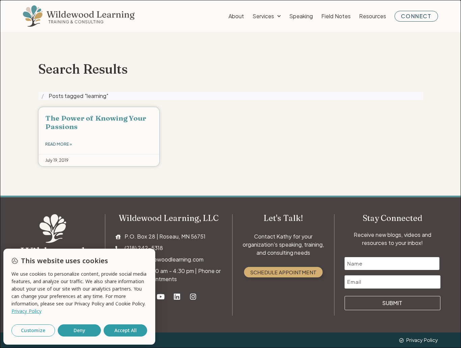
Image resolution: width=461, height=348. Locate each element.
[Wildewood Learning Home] (79, 16)
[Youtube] (160, 296)
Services (263, 16)
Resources (372, 16)
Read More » (58, 144)
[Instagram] (193, 296)
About (236, 16)
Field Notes (336, 16)
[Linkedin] (177, 296)
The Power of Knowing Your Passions (95, 122)
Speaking (301, 16)
